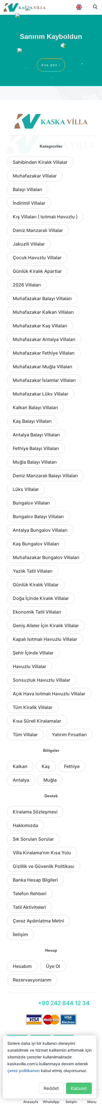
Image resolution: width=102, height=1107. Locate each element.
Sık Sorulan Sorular (33, 839)
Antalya (21, 780)
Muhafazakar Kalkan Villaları (43, 312)
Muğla (50, 780)
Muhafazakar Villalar (35, 176)
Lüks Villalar (26, 489)
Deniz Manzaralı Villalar (38, 230)
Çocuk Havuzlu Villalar (37, 257)
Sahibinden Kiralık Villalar (40, 162)
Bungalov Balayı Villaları (38, 516)
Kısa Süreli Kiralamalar (37, 721)
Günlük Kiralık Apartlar (37, 271)
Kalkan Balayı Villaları (35, 407)
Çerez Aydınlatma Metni (38, 921)
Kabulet (79, 1088)
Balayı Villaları (27, 189)
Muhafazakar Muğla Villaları (42, 366)
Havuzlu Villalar (29, 666)
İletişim (20, 934)
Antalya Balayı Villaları (36, 435)
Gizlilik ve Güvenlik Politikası (43, 866)
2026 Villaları (27, 285)
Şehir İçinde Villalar (33, 653)
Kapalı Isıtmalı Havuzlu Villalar (45, 639)
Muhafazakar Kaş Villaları (40, 325)
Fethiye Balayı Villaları (36, 448)
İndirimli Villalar (29, 203)
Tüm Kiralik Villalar (32, 707)
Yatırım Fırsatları (69, 734)
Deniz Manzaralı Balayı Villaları (45, 475)
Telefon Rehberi (29, 893)
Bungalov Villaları (31, 503)
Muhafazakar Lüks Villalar (40, 394)
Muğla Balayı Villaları (35, 462)
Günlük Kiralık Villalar (36, 584)
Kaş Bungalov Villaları (36, 544)
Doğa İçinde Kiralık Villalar (41, 598)
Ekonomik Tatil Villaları (37, 612)
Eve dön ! (51, 65)
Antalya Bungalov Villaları (40, 530)
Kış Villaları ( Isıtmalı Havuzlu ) (45, 216)
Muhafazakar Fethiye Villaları (44, 353)
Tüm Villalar (25, 734)
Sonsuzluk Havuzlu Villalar (41, 680)
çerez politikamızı (23, 1070)
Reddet (51, 1088)
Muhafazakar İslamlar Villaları (44, 380)
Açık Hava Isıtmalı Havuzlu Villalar (49, 693)
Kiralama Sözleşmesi (35, 812)
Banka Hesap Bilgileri (35, 880)
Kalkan (20, 766)
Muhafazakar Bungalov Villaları (46, 557)
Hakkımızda (25, 825)
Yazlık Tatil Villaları (32, 571)
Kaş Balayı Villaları (32, 421)
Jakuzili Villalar (29, 244)
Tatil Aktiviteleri (29, 907)
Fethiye (72, 766)
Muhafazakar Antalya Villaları (44, 339)
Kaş (46, 766)
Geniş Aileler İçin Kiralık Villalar (46, 625)
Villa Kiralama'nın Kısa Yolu (42, 852)
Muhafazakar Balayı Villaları (42, 298)
